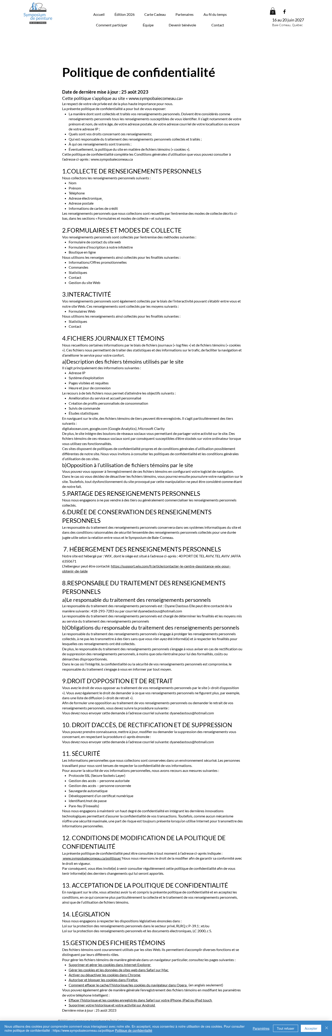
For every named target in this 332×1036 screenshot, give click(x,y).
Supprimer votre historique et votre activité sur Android (112, 1005)
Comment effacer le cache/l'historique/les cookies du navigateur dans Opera (128, 985)
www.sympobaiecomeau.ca (155, 98)
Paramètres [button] (261, 1028)
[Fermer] (326, 1028)
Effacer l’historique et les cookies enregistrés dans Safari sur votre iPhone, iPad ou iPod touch (141, 1000)
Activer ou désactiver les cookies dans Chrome (105, 975)
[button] (215, 14)
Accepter (311, 1028)
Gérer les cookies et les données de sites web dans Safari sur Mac (119, 970)
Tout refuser (285, 1028)
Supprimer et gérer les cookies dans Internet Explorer (110, 964)
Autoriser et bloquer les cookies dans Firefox (103, 980)
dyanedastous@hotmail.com (160, 611)
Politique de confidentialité (133, 1030)
